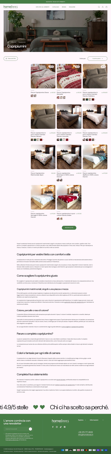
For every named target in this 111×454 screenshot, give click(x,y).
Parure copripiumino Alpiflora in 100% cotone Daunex (91, 175)
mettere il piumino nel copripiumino (65, 385)
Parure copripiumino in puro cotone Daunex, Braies (66, 214)
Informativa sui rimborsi (8, 451)
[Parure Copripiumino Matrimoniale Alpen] (43, 157)
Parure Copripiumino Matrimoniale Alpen (37, 174)
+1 (95, 99)
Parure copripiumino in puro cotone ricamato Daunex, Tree (90, 134)
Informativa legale (52, 451)
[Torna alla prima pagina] (8, 42)
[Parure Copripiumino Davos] (43, 76)
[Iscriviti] (30, 428)
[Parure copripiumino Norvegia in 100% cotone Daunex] (43, 197)
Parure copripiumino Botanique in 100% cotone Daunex (65, 175)
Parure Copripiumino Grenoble (63, 93)
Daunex (32, 90)
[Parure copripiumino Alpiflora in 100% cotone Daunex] (95, 157)
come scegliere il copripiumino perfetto (73, 327)
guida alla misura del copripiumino (74, 302)
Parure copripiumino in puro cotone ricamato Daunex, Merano (38, 134)
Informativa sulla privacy (12, 440)
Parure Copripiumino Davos (40, 92)
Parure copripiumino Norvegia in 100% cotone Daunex (39, 215)
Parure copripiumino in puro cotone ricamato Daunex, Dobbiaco (90, 94)
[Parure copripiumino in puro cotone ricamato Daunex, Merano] (43, 116)
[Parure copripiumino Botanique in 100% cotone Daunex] (69, 157)
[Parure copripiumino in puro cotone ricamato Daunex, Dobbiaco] (95, 76)
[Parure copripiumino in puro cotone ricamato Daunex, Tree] (95, 116)
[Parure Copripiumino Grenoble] (69, 76)
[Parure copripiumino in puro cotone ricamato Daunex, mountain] (69, 116)
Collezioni (13, 42)
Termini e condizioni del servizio (30, 451)
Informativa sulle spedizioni (43, 451)
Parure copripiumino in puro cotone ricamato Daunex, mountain (64, 134)
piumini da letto (61, 379)
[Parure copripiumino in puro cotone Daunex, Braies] (69, 197)
